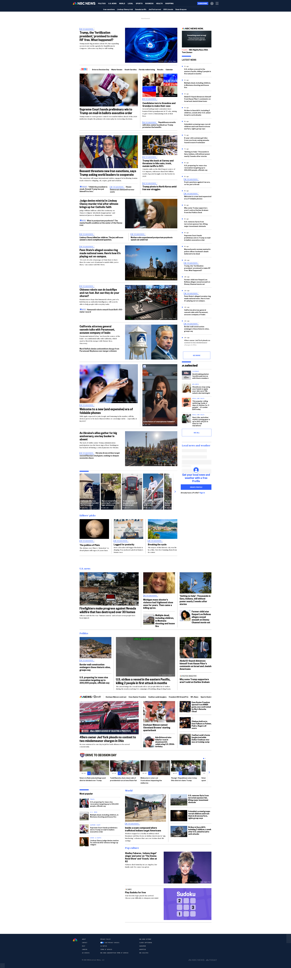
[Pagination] (203, 758)
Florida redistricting (147, 69)
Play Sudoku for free (135, 892)
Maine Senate (116, 69)
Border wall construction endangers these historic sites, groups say (196, 328)
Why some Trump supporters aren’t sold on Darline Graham (195, 680)
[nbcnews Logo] (75, 939)
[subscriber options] (211, 3)
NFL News (194, 697)
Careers (84, 949)
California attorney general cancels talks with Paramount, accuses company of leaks (97, 329)
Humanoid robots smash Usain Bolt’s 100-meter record (101, 310)
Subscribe (142, 946)
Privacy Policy (105, 939)
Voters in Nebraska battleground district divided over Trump (93, 779)
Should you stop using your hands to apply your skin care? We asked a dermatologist (201, 390)
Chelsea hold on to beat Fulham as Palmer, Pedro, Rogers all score (201, 724)
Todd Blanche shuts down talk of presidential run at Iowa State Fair (123, 779)
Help (83, 946)
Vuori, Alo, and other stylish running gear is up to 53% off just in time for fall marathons (201, 421)
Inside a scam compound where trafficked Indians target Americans (143, 829)
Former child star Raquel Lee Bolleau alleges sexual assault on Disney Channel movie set (197, 281)
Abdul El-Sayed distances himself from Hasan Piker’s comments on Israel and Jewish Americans (197, 98)
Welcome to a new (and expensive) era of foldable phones (106, 411)
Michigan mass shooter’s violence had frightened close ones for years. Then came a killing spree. (158, 603)
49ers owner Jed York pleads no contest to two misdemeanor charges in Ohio (197, 342)
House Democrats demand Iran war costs (122, 189)
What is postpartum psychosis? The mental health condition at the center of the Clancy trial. (101, 222)
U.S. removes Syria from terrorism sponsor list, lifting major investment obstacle (196, 223)
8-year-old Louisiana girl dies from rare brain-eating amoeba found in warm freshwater (196, 140)
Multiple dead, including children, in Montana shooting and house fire (197, 85)
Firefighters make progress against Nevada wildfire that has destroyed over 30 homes (108, 610)
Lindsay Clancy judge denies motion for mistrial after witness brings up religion (104, 842)
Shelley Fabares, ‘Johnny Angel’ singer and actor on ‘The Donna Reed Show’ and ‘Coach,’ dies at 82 (141, 857)
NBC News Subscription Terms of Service (114, 953)
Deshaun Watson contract (116, 697)
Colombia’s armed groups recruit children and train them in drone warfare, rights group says (197, 126)
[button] (130, 3)
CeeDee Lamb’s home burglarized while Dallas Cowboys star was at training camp (201, 738)
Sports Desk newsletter (210, 697)
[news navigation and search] (217, 3)
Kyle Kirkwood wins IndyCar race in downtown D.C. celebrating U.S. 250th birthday (164, 742)
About (84, 939)
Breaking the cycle (157, 544)
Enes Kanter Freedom (137, 697)
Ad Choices (85, 953)
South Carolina (131, 69)
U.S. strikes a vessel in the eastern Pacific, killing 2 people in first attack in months (197, 71)
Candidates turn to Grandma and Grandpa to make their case (159, 104)
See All (197, 433)
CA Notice (103, 946)
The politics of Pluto (90, 544)
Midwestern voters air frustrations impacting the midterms (151, 780)
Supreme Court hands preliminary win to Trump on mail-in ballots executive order (106, 111)
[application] (109, 90)
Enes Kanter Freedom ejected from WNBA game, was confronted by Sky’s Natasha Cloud (201, 707)
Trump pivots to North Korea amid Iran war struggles (159, 188)
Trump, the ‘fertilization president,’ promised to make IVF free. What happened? (99, 36)
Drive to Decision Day (100, 69)
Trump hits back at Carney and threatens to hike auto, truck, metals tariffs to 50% (158, 163)
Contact (84, 942)
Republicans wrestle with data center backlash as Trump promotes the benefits (159, 124)
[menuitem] (102, 3)
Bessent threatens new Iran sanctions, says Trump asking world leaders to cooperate (108, 173)
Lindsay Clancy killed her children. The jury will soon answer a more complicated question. (101, 238)
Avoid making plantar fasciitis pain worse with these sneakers (200, 376)
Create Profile (196, 487)
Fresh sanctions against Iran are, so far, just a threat (197, 183)
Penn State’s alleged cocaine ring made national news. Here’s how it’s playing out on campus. (100, 253)
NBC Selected (143, 953)
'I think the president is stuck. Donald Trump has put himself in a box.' (93, 189)
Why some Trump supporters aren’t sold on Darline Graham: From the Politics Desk (196, 210)
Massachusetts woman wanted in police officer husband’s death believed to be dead (197, 251)
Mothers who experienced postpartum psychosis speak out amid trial (152, 238)
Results (160, 69)
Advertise (142, 949)
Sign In (202, 493)
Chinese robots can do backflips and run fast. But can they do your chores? (99, 293)
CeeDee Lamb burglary (157, 697)
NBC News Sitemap (145, 939)
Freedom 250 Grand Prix (178, 697)
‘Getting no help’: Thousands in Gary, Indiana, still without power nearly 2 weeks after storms (197, 153)
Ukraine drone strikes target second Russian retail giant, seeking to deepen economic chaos (100, 455)
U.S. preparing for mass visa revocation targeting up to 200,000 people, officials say (195, 167)
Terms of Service (106, 949)
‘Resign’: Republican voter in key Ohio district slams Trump (184, 779)
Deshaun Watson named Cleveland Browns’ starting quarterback (156, 727)
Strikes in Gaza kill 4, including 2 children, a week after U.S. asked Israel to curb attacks (197, 112)
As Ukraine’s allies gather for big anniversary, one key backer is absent (98, 436)
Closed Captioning (145, 942)
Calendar (169, 69)
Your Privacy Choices (111, 942)
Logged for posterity (124, 544)
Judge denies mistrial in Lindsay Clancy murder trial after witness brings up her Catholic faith (99, 204)
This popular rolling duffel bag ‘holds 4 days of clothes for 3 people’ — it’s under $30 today (200, 405)
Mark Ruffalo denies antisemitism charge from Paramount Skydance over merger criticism (99, 349)
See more (196, 355)
